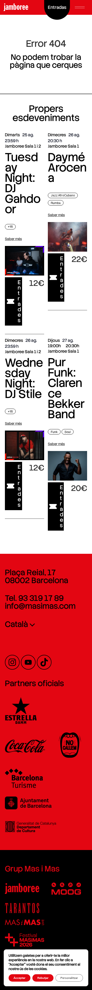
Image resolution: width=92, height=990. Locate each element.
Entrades (19, 301)
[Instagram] (12, 662)
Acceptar (19, 978)
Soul (68, 432)
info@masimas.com (40, 606)
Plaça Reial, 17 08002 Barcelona (36, 576)
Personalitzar (69, 978)
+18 (10, 226)
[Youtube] (28, 662)
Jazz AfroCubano (63, 195)
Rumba (56, 203)
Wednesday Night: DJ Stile (24, 378)
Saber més (13, 239)
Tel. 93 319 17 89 (34, 598)
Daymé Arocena (67, 168)
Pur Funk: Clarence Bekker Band (66, 388)
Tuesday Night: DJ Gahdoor (22, 183)
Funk (54, 432)
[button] (80, 7)
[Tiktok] (44, 662)
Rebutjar (43, 978)
